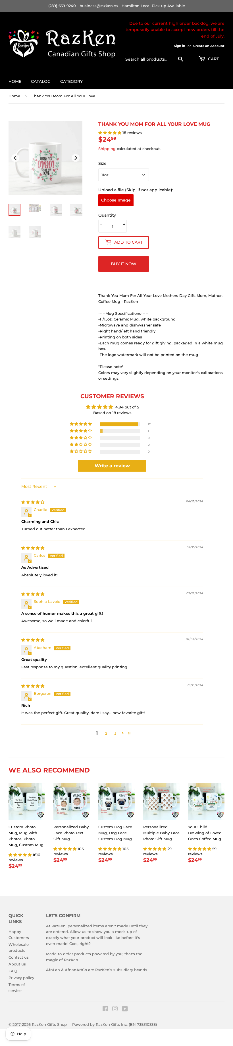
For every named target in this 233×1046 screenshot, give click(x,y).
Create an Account (208, 46)
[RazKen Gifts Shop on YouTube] (125, 1009)
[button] (110, 132)
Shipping (107, 148)
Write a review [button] (112, 465)
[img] (32, 502)
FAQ (13, 971)
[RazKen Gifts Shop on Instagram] (115, 1009)
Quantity (107, 215)
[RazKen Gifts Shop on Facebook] (105, 1009)
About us (17, 964)
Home (15, 81)
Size (102, 163)
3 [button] (115, 733)
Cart (213, 58)
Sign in (179, 46)
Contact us (19, 957)
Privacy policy (21, 977)
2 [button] (106, 733)
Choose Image (116, 200)
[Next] (76, 158)
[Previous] (15, 158)
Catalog (41, 81)
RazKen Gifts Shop (49, 1024)
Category (71, 81)
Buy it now (123, 263)
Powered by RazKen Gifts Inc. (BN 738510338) (114, 1024)
